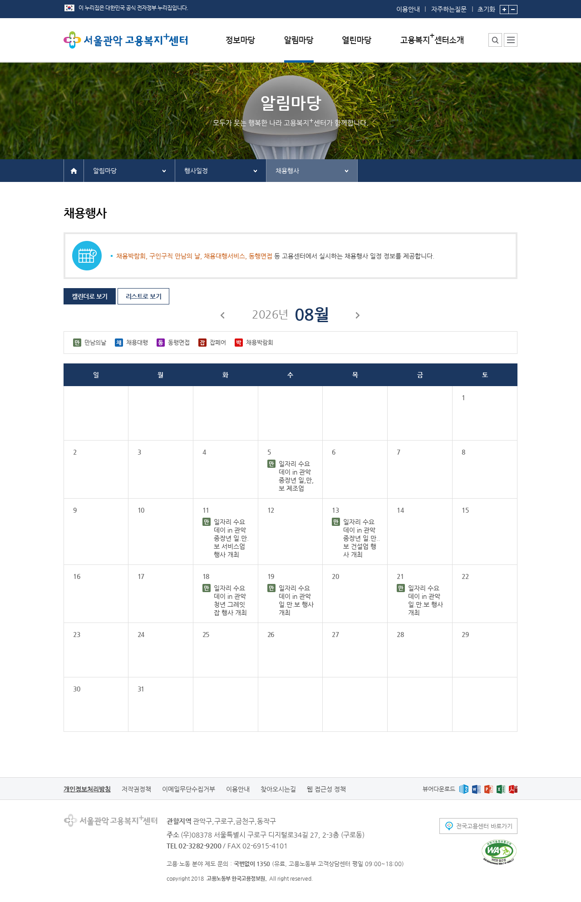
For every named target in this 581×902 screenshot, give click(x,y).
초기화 (486, 9)
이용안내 (408, 9)
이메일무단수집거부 (188, 789)
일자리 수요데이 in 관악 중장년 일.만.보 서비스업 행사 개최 (231, 538)
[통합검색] (495, 40)
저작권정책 (136, 789)
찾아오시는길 (278, 789)
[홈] (74, 170)
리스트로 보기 (144, 296)
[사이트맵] (510, 40)
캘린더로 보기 (90, 296)
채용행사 (287, 170)
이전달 (223, 316)
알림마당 (105, 170)
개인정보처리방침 (87, 789)
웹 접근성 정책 (326, 789)
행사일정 (196, 170)
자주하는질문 (449, 9)
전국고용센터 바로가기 (484, 826)
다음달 (358, 316)
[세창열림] (499, 852)
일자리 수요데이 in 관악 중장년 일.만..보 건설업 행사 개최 (361, 538)
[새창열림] (463, 788)
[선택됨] (299, 47)
